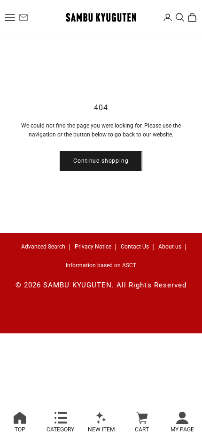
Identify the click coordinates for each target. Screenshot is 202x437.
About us (169, 246)
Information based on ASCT (101, 265)
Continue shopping (100, 161)
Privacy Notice (93, 246)
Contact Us (135, 246)
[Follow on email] (23, 17)
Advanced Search (43, 246)
